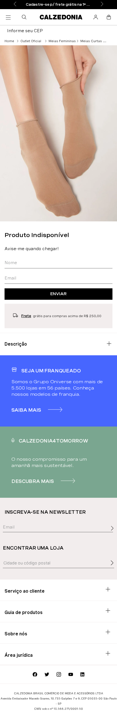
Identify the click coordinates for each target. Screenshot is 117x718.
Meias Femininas (62, 41)
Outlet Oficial (30, 41)
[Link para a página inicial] (9, 41)
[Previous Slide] (15, 4)
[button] (25, 17)
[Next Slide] (102, 4)
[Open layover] (113, 534)
